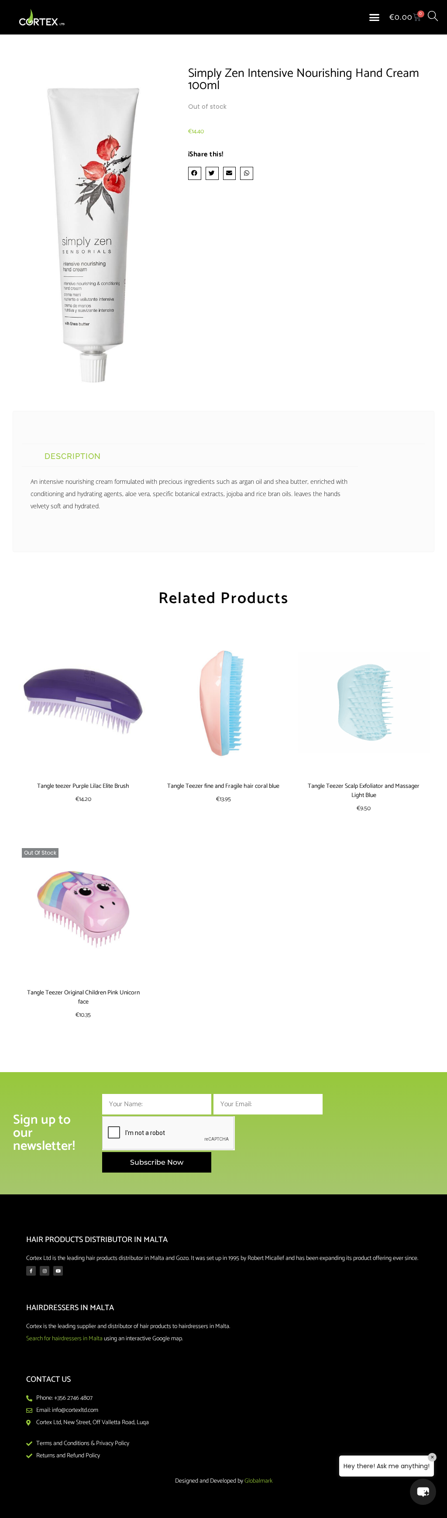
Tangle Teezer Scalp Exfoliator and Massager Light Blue (363, 791)
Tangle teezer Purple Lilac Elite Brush (83, 786)
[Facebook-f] (31, 1271)
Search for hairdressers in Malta (64, 1339)
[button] (374, 17)
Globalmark (258, 1481)
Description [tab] (73, 456)
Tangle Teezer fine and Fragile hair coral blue (223, 786)
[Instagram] (44, 1271)
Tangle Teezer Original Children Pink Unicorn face (83, 997)
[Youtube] (58, 1271)
